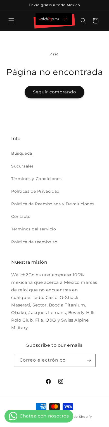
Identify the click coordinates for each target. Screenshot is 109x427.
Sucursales (22, 166)
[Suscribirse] (89, 360)
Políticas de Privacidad (35, 191)
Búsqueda (21, 153)
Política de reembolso (34, 241)
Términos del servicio (33, 229)
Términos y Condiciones (36, 178)
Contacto (21, 216)
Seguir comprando (54, 92)
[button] (11, 21)
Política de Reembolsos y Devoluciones (52, 203)
